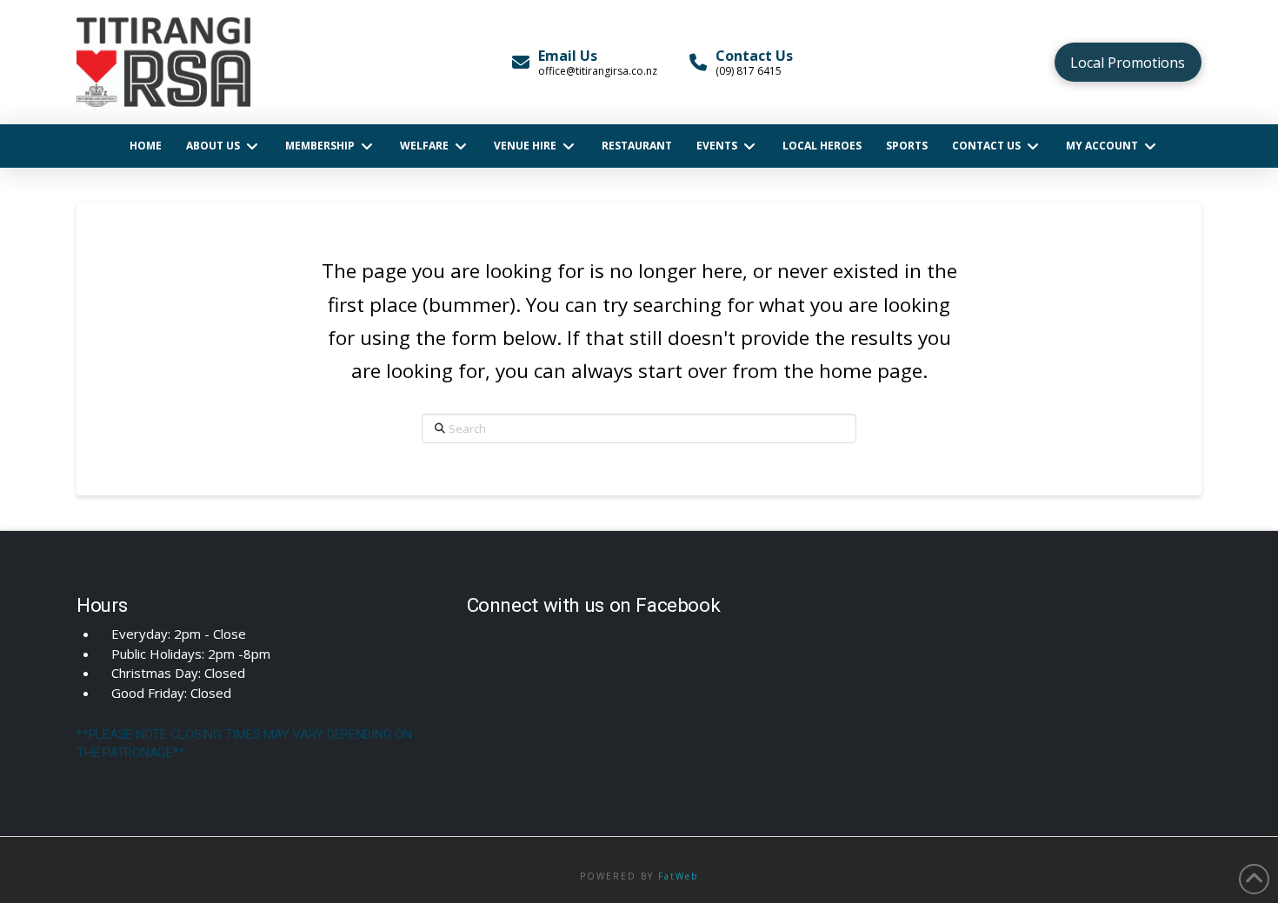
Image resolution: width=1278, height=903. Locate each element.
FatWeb (678, 876)
